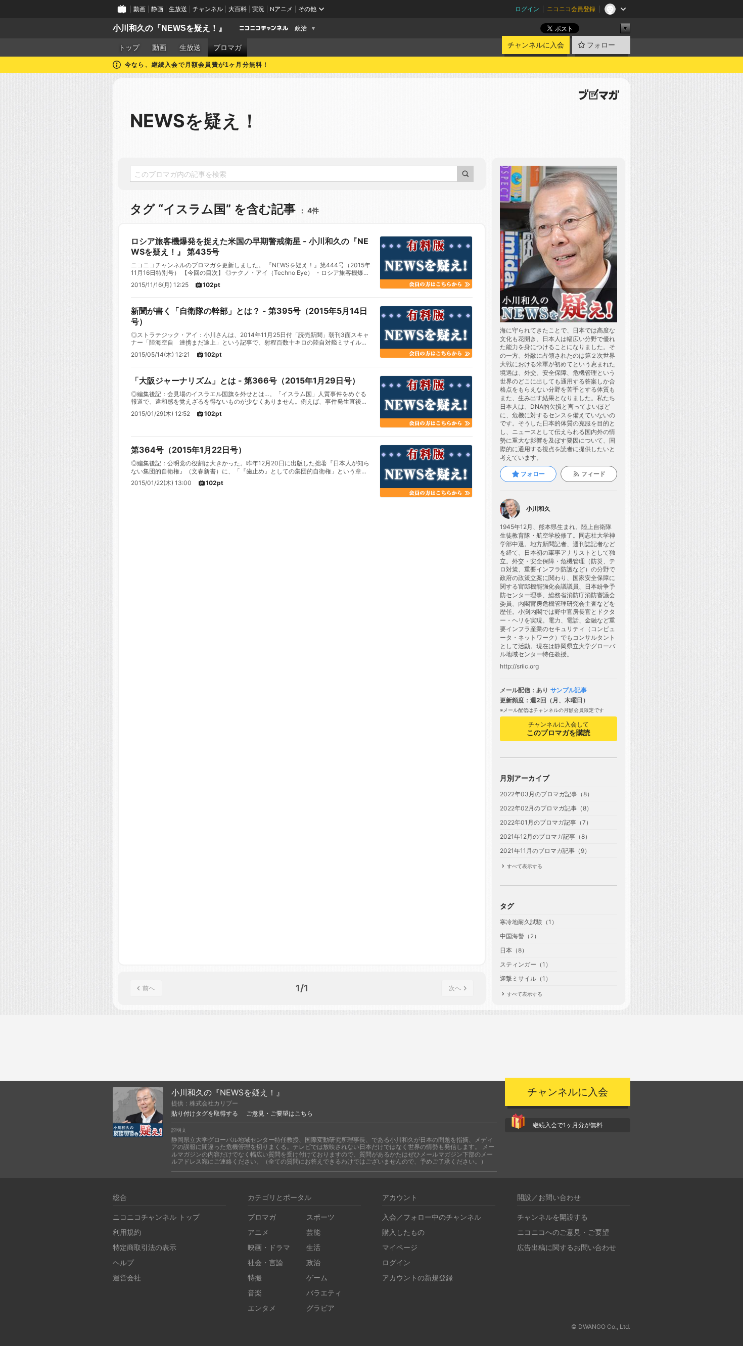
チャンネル (208, 9)
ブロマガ (227, 47)
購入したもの (403, 1232)
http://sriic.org (519, 666)
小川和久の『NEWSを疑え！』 (169, 28)
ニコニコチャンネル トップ (156, 1217)
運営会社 (127, 1277)
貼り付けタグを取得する (204, 1114)
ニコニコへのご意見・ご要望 (563, 1232)
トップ (129, 47)
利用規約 (127, 1232)
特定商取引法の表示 (144, 1247)
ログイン (527, 9)
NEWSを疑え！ (194, 121)
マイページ (399, 1247)
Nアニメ (281, 9)
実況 (258, 9)
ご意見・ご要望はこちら (279, 1114)
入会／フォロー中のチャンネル (431, 1217)
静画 (157, 9)
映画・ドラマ (269, 1247)
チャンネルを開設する (552, 1217)
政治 (301, 28)
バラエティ (324, 1292)
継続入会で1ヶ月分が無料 (567, 1125)
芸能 (313, 1232)
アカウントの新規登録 (417, 1277)
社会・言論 (265, 1262)
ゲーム (317, 1277)
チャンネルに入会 (535, 45)
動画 (139, 9)
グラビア (320, 1308)
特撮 (255, 1277)
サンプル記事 (568, 690)
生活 (313, 1247)
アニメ (258, 1232)
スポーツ (320, 1217)
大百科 (237, 9)
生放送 (178, 9)
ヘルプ (123, 1262)
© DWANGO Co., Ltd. (600, 1326)
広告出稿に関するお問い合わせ (566, 1247)
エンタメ (262, 1308)
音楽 (255, 1292)
